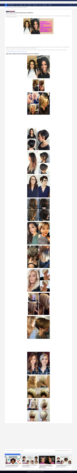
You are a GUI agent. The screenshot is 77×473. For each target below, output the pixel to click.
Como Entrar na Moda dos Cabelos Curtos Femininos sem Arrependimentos (17, 51)
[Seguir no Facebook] (67, 471)
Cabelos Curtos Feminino (13, 14)
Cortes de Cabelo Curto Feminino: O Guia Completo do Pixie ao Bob (63, 466)
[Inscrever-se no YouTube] (70, 471)
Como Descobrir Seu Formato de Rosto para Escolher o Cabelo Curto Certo (12, 466)
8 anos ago (8, 14)
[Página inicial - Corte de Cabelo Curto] (6, 5)
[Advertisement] (38, 40)
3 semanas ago (59, 467)
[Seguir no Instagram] (68, 471)
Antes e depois (8, 11)
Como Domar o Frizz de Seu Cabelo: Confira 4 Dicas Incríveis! (15, 450)
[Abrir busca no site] (71, 5)
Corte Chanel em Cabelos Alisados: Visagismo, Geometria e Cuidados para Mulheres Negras (46, 466)
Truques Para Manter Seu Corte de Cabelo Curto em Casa (62, 450)
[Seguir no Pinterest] (71, 471)
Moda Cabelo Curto (12, 11)
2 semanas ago (8, 467)
